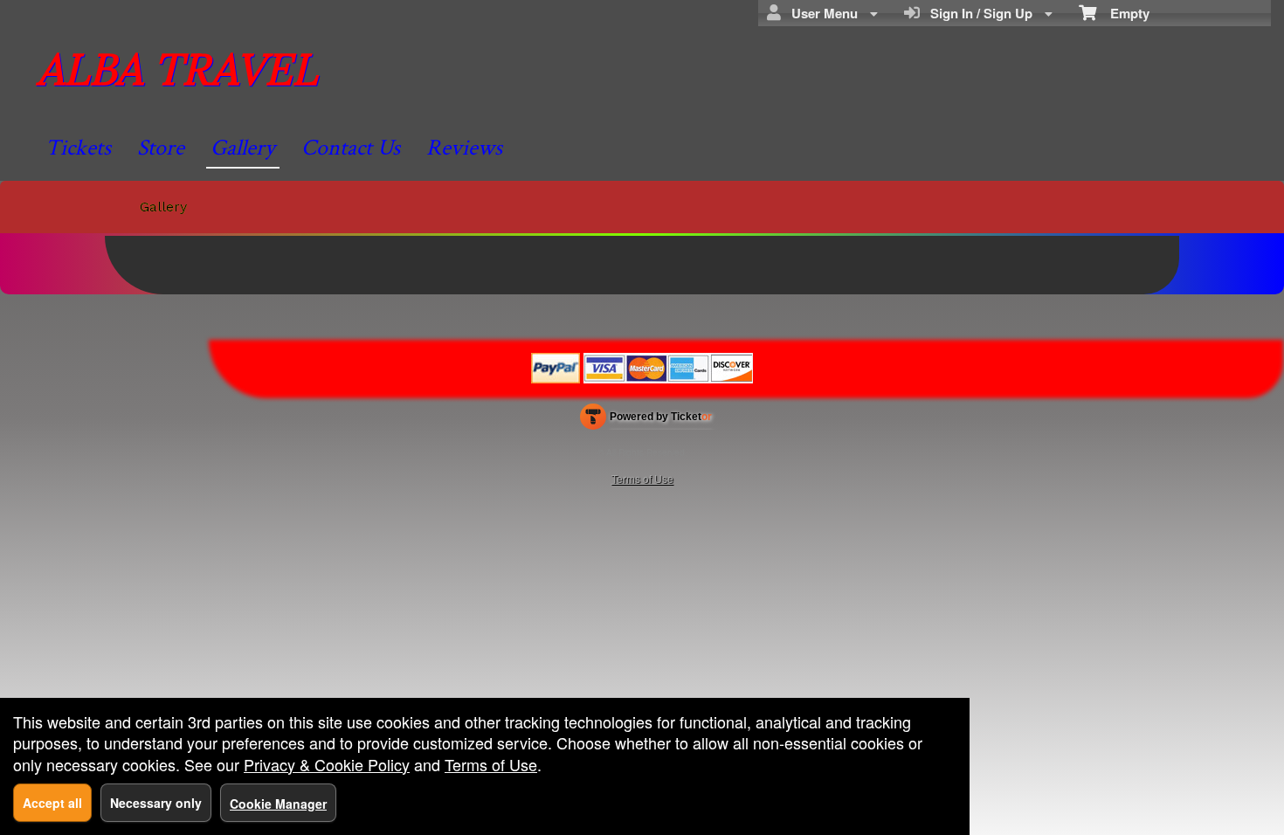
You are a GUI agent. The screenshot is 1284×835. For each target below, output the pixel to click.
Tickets (78, 147)
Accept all (52, 802)
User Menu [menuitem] (821, 13)
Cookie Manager (278, 803)
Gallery (243, 147)
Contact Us (350, 147)
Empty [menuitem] (1122, 13)
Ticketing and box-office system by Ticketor (645, 420)
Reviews (464, 147)
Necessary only (156, 802)
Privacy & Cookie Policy (327, 764)
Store (160, 147)
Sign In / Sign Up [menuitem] (978, 13)
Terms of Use (642, 478)
